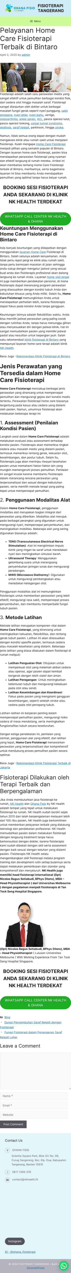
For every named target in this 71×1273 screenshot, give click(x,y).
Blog (7, 1017)
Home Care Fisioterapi (51, 144)
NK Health (7, 348)
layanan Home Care (33, 252)
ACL (39, 119)
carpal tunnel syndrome (46, 123)
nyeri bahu (36, 115)
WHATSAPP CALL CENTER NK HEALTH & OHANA (35, 218)
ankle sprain (27, 119)
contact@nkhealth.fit (25, 1179)
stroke (58, 127)
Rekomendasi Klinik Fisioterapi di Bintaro (43, 356)
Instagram (14, 1241)
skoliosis (5, 127)
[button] (64, 1266)
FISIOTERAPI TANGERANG (51, 8)
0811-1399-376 (21, 1172)
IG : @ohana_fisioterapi (20, 1252)
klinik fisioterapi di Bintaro (42, 339)
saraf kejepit (21, 127)
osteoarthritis (9, 119)
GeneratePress (35, 1267)
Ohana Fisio (38, 803)
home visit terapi (58, 277)
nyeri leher (21, 115)
